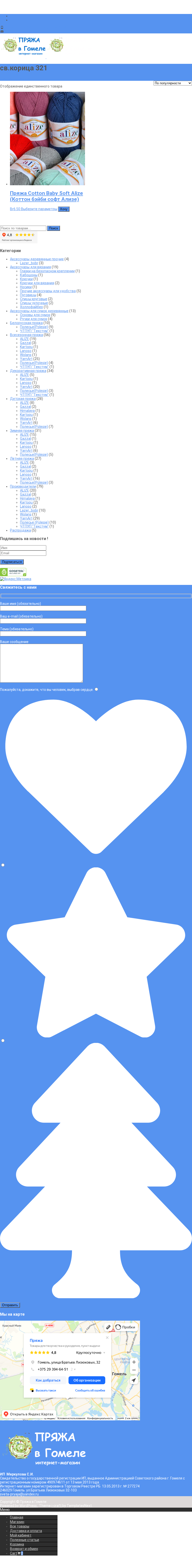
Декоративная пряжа (28, 371)
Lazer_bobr (29, 263)
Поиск (53, 228)
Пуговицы (28, 295)
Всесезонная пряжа (26, 335)
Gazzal (25, 343)
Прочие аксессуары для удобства (48, 291)
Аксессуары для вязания (30, 267)
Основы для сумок (35, 315)
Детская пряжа (23, 399)
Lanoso (26, 351)
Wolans (26, 355)
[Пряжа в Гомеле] (46, 57)
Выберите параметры (39, 209)
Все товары (19, 1526)
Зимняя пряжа (22, 431)
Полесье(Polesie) (34, 327)
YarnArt (26, 359)
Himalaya (27, 411)
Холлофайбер (31, 307)
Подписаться (12, 562)
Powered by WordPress (19, 1506)
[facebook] (12, 16)
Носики (26, 287)
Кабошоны (29, 275)
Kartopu (26, 347)
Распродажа (20, 530)
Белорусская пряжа (26, 323)
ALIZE (24, 339)
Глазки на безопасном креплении (47, 271)
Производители (23, 486)
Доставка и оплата (26, 1531)
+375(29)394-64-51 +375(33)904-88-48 (36, 27)
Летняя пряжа (22, 458)
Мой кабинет (21, 1535)
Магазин (17, 1522)
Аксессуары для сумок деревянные (39, 311)
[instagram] (12, 20)
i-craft (57, 1506)
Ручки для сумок (33, 319)
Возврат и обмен (24, 1549)
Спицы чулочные (34, 303)
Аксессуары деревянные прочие (37, 259)
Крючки (26, 279)
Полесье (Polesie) (34, 522)
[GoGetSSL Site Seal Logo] (13, 575)
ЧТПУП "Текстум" (34, 331)
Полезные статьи (24, 1540)
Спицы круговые (33, 299)
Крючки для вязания (37, 283)
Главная (16, 1517)
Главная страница (15, 79)
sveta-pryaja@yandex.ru (24, 31)
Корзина (17, 1544)
